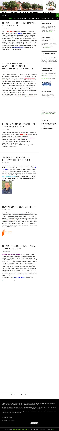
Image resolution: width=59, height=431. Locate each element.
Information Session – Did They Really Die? (19, 125)
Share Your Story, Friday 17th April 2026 (19, 247)
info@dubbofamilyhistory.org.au (49, 75)
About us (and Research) (19, 18)
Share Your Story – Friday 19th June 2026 (16, 158)
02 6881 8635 (45, 78)
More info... (50, 31)
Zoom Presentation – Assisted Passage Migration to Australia (17, 66)
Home (10, 18)
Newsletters (55, 18)
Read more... (48, 47)
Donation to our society (18, 207)
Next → (26, 394)
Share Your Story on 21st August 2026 (19, 24)
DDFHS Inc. (5, 15)
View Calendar (34, 423)
